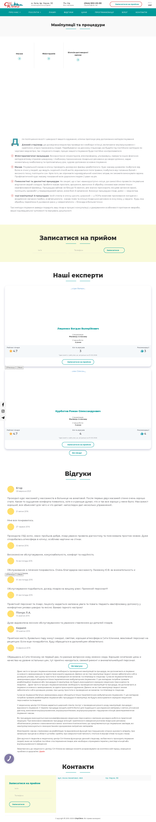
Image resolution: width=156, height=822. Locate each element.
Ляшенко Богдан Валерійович (78, 328)
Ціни (84, 12)
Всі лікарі (77, 453)
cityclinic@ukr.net (91, 5)
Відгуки (68, 12)
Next (20, 367)
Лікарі (52, 12)
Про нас (14, 12)
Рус (150, 3)
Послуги (34, 12)
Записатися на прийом (127, 4)
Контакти (141, 12)
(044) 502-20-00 (93, 3)
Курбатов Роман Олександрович (78, 411)
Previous (11, 367)
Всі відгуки (77, 666)
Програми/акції (104, 12)
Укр (150, 5)
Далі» (42, 751)
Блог (125, 12)
